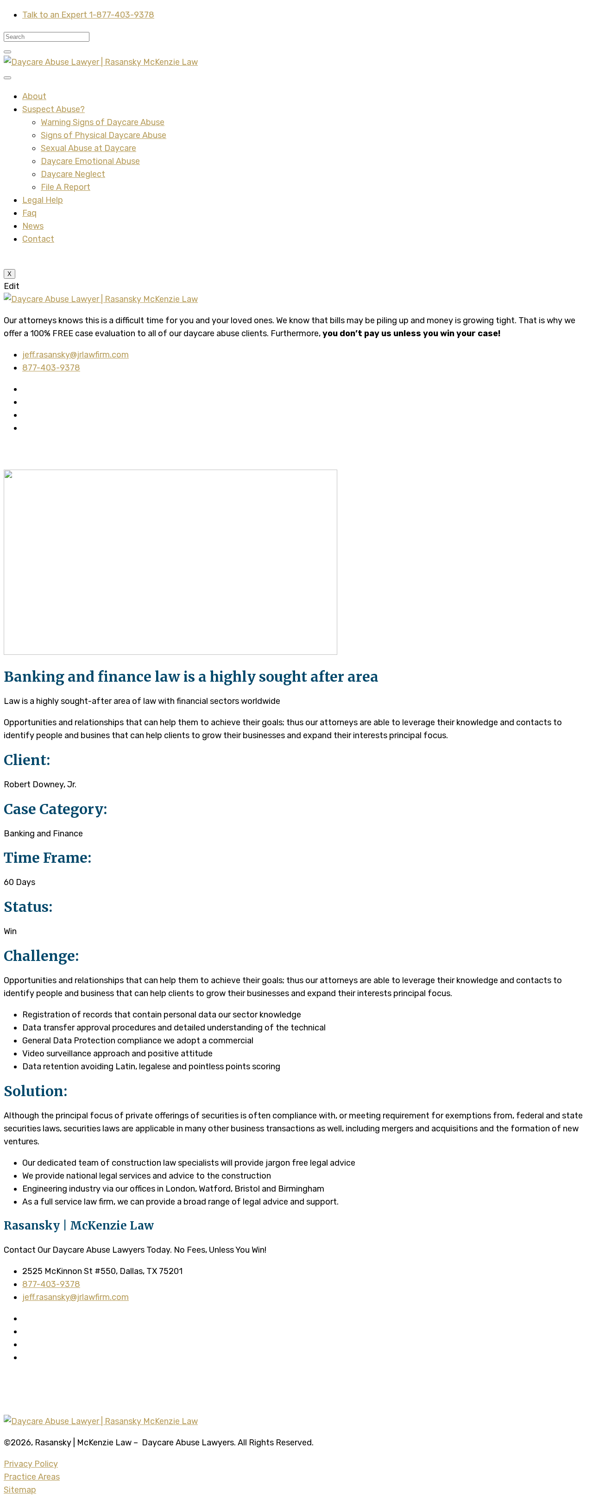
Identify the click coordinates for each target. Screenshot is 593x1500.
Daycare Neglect (73, 174)
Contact (38, 239)
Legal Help (42, 200)
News (33, 226)
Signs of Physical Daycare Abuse (103, 135)
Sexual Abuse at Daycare (88, 148)
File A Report (65, 187)
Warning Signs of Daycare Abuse (102, 122)
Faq (29, 213)
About (34, 96)
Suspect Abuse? (53, 109)
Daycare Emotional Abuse (90, 161)
